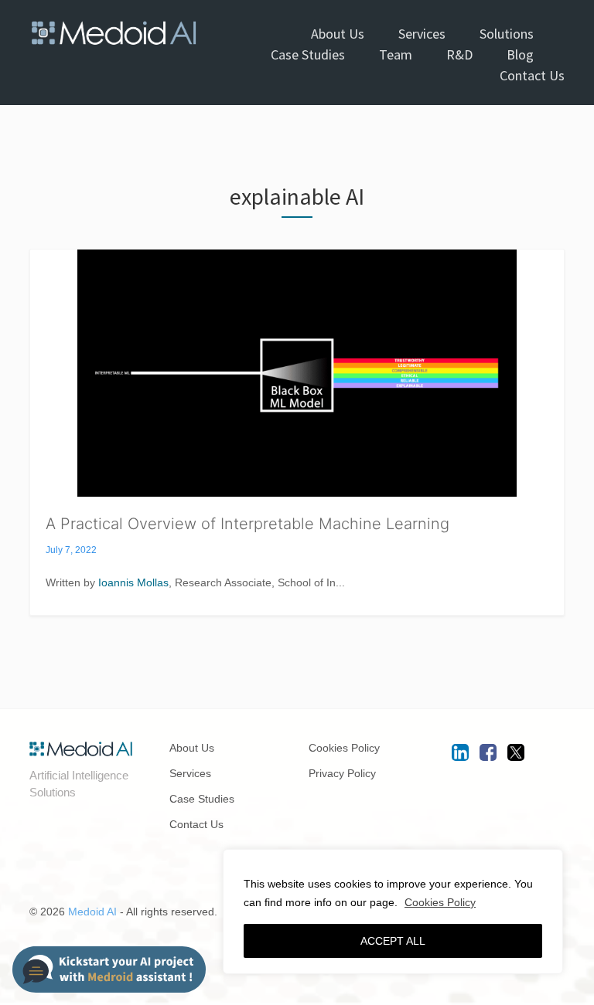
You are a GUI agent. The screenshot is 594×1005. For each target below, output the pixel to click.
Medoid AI (92, 911)
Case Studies (308, 54)
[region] (393, 911)
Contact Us (532, 75)
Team (395, 54)
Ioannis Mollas (133, 582)
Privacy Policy (342, 773)
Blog (520, 54)
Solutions (507, 33)
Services (422, 33)
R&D (459, 54)
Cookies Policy (440, 902)
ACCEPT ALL (392, 941)
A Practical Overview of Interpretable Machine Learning (247, 523)
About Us (337, 33)
